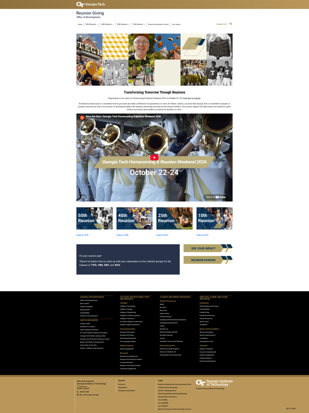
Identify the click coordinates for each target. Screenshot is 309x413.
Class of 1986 (122, 235)
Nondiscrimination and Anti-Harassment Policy (174, 384)
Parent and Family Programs (169, 349)
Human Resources (206, 318)
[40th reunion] (134, 209)
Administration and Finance (209, 306)
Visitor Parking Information (89, 330)
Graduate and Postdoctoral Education (173, 320)
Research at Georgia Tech (129, 356)
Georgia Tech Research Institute (131, 359)
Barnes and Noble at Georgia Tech (92, 342)
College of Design (126, 309)
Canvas (162, 338)
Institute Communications (89, 316)
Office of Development (88, 17)
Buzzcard (163, 310)
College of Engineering (128, 312)
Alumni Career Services (207, 335)
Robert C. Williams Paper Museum (91, 348)
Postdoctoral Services (207, 315)
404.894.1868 (84, 392)
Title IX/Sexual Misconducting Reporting (172, 394)
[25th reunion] (174, 209)
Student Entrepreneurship (168, 332)
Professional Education (128, 338)
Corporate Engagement (128, 369)
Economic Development (208, 352)
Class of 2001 (162, 235)
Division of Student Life (168, 352)
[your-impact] (208, 246)
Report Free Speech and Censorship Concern (174, 409)
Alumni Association (206, 332)
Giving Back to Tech (206, 341)
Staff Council (204, 322)
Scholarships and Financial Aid (170, 355)
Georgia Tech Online (127, 335)
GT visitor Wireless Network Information (94, 333)
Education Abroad (166, 335)
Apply (162, 304)
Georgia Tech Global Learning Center (92, 336)
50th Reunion (91, 24)
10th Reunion (138, 24)
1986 (100, 265)
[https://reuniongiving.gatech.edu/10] (215, 209)
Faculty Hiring (204, 312)
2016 (117, 265)
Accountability (163, 403)
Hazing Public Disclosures (167, 397)
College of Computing (127, 306)
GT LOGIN (291, 408)
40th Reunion (106, 24)
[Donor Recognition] (208, 257)
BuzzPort (163, 307)
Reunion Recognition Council (158, 24)
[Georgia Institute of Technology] (90, 3)
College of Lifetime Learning (130, 315)
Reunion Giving (90, 13)
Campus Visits (85, 323)
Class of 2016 (202, 235)
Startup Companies (206, 349)
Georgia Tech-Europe (127, 332)
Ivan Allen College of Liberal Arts (131, 322)
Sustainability (84, 313)
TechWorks (203, 325)
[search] (231, 24)
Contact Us (221, 24)
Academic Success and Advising (171, 341)
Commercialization (126, 362)
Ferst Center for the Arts (88, 345)
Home (80, 24)
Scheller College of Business (130, 325)
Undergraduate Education (169, 323)
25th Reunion (122, 24)
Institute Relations (206, 358)
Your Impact (176, 24)
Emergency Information (126, 390)
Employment (122, 387)
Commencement (165, 316)
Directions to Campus (87, 326)
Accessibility (162, 400)
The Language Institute (128, 341)
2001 (106, 265)
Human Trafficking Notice (167, 390)
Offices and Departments (89, 300)
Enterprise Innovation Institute (130, 365)
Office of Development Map (89, 395)
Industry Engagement (207, 355)
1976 (93, 265)
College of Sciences (127, 318)
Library (162, 326)
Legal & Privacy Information (168, 387)
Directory (121, 384)
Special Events (85, 310)
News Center (84, 303)
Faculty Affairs (205, 309)
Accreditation (163, 406)
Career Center (164, 313)
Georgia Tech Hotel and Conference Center (95, 339)
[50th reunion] (94, 209)
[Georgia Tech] (214, 381)
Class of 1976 (82, 235)
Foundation (204, 338)
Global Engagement (127, 349)
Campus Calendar (86, 306)
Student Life (164, 329)
